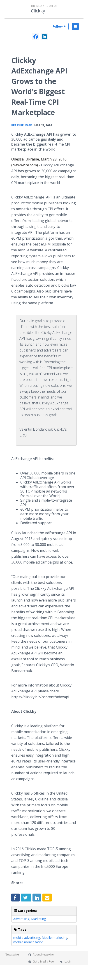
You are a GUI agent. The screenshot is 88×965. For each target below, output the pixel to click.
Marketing (38, 919)
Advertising (21, 919)
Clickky (38, 11)
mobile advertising (26, 937)
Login (68, 961)
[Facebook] (35, 36)
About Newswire (43, 954)
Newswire (12, 954)
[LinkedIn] (44, 36)
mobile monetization (28, 942)
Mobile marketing (54, 937)
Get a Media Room (44, 961)
